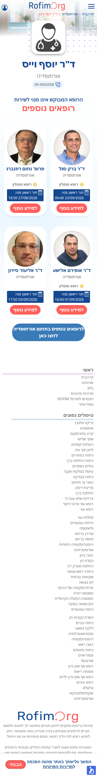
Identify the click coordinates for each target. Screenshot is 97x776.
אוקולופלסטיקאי (81, 693)
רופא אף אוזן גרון (80, 666)
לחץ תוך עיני (84, 449)
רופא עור (86, 509)
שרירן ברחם (84, 533)
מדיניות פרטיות (82, 393)
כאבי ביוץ (86, 555)
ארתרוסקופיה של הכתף (75, 587)
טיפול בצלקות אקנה (78, 471)
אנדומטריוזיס (83, 549)
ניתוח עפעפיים (82, 609)
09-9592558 (44, 84)
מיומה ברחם (84, 538)
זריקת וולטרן (84, 422)
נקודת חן (86, 560)
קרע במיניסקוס (81, 433)
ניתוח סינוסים (83, 649)
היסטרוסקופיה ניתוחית (76, 544)
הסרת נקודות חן (81, 617)
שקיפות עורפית (82, 576)
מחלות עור (85, 517)
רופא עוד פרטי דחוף (78, 503)
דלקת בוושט (84, 628)
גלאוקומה (86, 528)
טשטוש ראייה (83, 593)
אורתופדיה (70, 13)
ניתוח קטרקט (83, 476)
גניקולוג (88, 687)
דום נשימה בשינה (80, 603)
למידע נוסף (71, 208)
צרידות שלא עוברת (79, 498)
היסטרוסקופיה (82, 639)
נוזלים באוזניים (82, 465)
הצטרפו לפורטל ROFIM (75, 398)
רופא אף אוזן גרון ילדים (76, 676)
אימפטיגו (86, 428)
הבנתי (15, 764)
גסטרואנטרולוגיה (80, 633)
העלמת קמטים (82, 444)
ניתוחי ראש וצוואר (80, 571)
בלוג (90, 388)
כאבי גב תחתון (82, 482)
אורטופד (87, 660)
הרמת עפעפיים (81, 522)
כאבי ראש (86, 644)
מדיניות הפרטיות (58, 767)
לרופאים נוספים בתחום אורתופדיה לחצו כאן (48, 332)
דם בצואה (86, 582)
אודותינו (87, 382)
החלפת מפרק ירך (80, 566)
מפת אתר (86, 404)
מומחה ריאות (83, 671)
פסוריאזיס (85, 655)
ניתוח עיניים (84, 622)
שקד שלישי (85, 438)
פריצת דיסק (84, 487)
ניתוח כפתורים (82, 455)
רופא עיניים (84, 682)
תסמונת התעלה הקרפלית (74, 598)
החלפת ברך (84, 493)
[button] (91, 770)
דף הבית (88, 13)
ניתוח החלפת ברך (79, 460)
